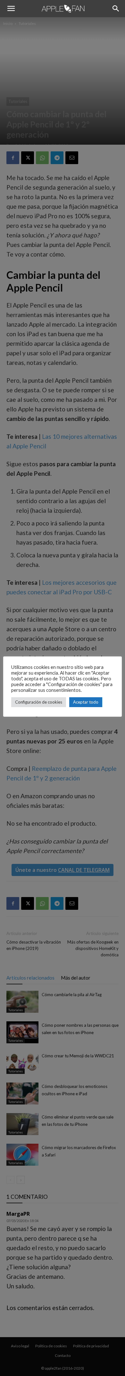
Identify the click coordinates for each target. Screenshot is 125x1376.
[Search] (116, 8)
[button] (11, 8)
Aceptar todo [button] (85, 702)
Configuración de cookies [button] (38, 702)
